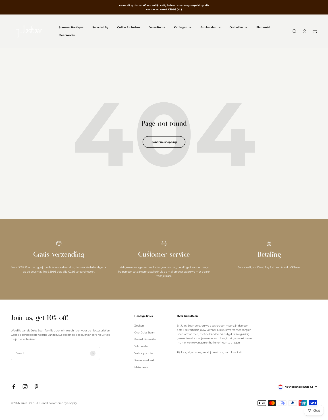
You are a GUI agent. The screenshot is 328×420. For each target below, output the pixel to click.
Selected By (100, 27)
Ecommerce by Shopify (62, 403)
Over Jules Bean (144, 332)
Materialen (140, 367)
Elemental (263, 27)
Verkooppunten (144, 353)
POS (38, 403)
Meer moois (66, 35)
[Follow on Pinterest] (36, 387)
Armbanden (208, 27)
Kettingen (180, 27)
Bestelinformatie (144, 339)
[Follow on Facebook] (14, 387)
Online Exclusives (128, 27)
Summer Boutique (71, 27)
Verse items (157, 27)
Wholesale (140, 346)
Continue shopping (164, 142)
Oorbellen (236, 27)
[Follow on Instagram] (25, 387)
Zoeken (139, 325)
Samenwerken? (144, 360)
